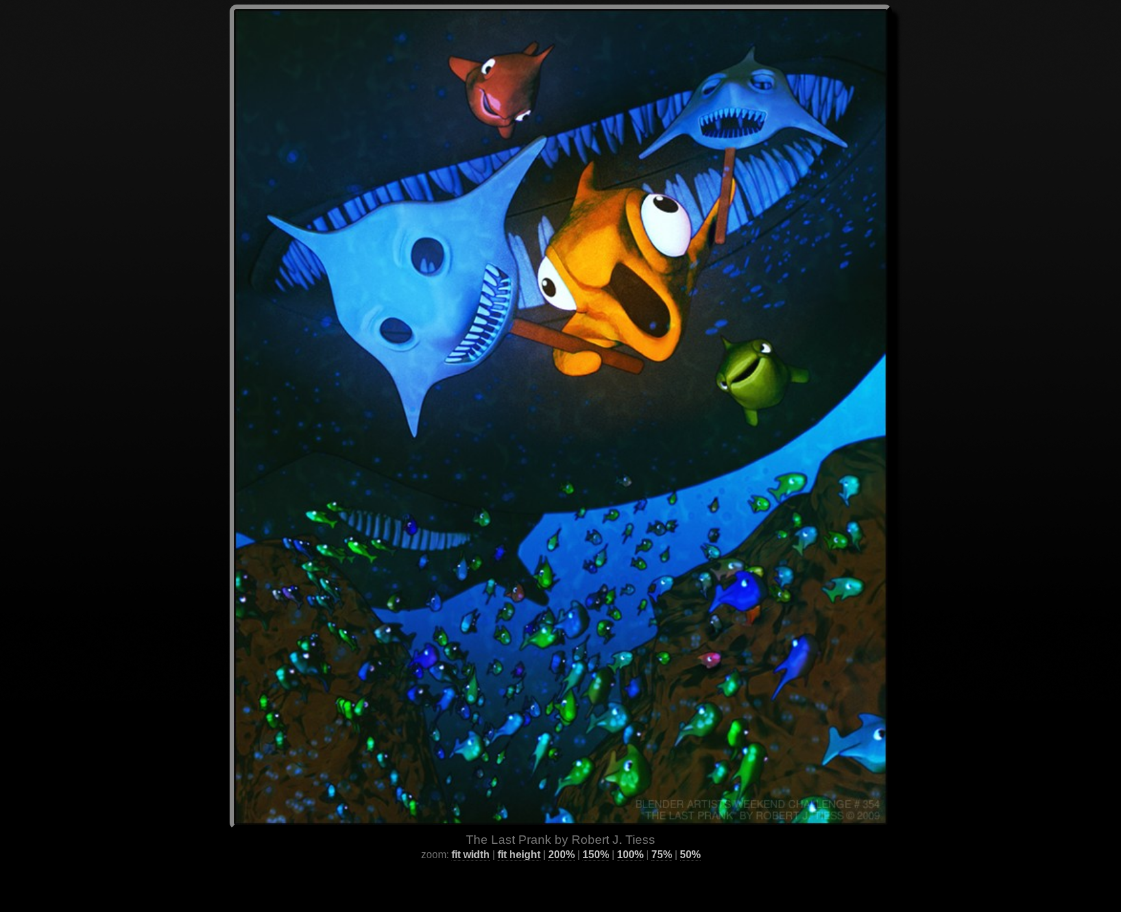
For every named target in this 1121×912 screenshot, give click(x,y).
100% (630, 854)
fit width (471, 854)
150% (596, 854)
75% (661, 854)
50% (690, 854)
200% (561, 854)
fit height (519, 854)
